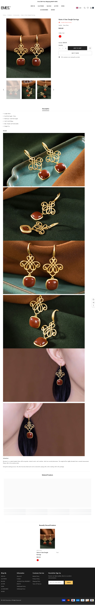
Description (45, 109)
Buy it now (75, 53)
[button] (3, 90)
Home (4, 15)
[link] (15, 512)
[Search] (85, 8)
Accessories (16, 15)
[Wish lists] (88, 8)
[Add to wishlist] (90, 48)
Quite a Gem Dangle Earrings (47, 553)
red (38, 560)
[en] (77, 8)
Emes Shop (66, 25)
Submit (69, 582)
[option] (28, 48)
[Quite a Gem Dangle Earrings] (47, 539)
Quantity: (61, 45)
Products (10, 15)
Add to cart (77, 48)
